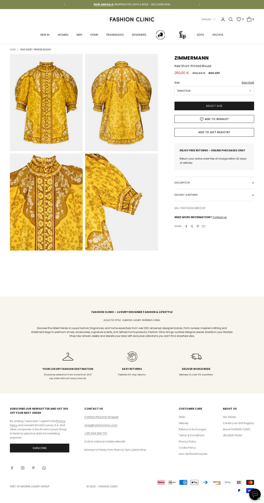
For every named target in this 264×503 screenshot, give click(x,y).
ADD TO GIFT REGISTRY (214, 132)
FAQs (182, 417)
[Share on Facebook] (186, 226)
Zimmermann (191, 58)
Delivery (184, 423)
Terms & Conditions (192, 435)
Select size (214, 106)
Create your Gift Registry (238, 423)
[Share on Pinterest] (197, 226)
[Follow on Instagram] (23, 468)
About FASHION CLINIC (237, 429)
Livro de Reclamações (193, 454)
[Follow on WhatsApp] (44, 468)
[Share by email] (203, 226)
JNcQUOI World (232, 435)
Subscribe (40, 448)
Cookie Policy (187, 447)
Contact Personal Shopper (101, 417)
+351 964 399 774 (95, 433)
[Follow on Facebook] (12, 468)
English (206, 19)
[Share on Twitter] (192, 226)
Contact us (219, 217)
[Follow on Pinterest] (33, 468)
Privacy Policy (187, 441)
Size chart (248, 82)
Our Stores (229, 417)
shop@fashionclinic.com (100, 425)
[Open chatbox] (255, 494)
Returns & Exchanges (192, 429)
